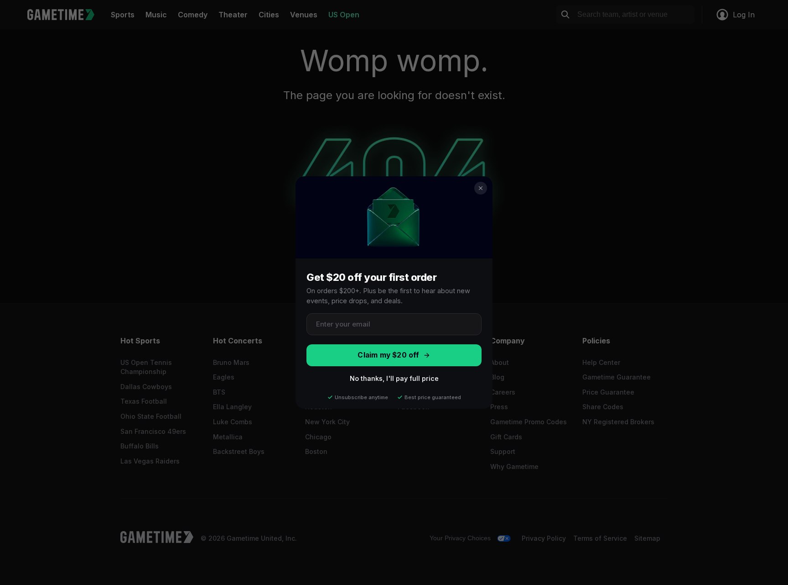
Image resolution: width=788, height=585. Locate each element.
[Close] (480, 188)
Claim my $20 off (388, 355)
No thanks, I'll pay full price (394, 378)
